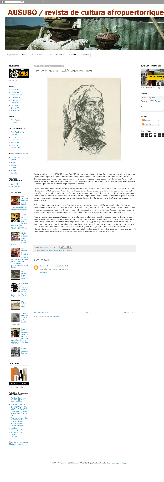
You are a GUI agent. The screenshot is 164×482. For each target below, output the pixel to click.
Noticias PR (15, 110)
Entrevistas (15, 103)
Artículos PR (15, 92)
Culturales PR (16, 100)
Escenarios (15, 162)
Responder (44, 272)
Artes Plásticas (16, 120)
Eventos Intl (15, 105)
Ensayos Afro (84, 55)
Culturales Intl (15, 97)
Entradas (147, 120)
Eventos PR (15, 108)
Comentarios (148, 124)
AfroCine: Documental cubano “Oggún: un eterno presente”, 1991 (19, 400)
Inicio (86, 313)
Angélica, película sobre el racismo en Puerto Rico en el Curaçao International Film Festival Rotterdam (19, 421)
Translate (158, 101)
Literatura (14, 165)
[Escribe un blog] (63, 247)
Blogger (124, 463)
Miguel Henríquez (59, 250)
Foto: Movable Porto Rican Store (24, 275)
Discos (13, 137)
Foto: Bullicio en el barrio (24, 304)
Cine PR (14, 135)
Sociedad (69, 250)
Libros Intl (14, 184)
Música (13, 168)
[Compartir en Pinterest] (70, 247)
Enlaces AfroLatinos (37, 55)
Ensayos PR (72, 55)
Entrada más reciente (41, 313)
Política (13, 170)
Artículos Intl (15, 90)
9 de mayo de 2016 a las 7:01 (57, 266)
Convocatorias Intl (17, 95)
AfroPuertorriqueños (47, 250)
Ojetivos (24, 55)
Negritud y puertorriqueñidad (24, 351)
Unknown (43, 266)
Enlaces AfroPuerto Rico (56, 55)
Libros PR (14, 145)
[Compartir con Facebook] (68, 247)
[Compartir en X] (65, 247)
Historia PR (15, 143)
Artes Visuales (16, 157)
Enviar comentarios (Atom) (52, 316)
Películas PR (15, 148)
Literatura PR (15, 123)
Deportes (14, 160)
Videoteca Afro (16, 187)
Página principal (12, 55)
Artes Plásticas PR (17, 132)
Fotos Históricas (16, 140)
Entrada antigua (129, 313)
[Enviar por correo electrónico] (60, 247)
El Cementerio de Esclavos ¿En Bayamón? (17, 434)
